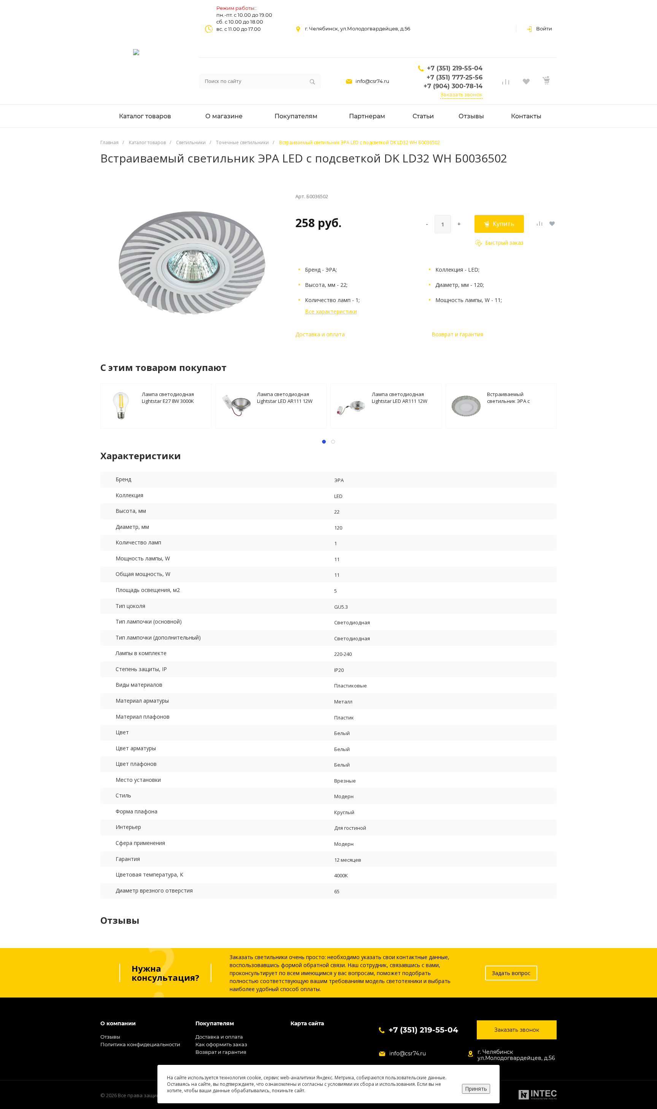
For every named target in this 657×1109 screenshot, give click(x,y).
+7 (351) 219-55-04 (454, 68)
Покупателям (214, 1023)
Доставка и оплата (320, 334)
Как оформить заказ (221, 1044)
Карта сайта (307, 1023)
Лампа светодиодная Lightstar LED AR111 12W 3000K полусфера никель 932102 (287, 397)
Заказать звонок (461, 94)
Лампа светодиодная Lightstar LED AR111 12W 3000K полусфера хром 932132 (399, 397)
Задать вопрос (511, 973)
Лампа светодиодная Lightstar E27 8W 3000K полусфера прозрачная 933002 (170, 397)
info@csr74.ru (372, 81)
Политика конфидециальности (140, 1044)
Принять (476, 1088)
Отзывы (110, 1037)
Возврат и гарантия (457, 334)
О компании (118, 1023)
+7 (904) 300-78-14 (453, 86)
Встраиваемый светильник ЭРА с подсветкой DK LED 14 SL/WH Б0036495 (513, 397)
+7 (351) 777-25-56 (454, 77)
